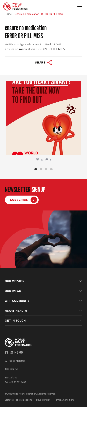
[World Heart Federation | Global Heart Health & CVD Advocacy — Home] (15, 6)
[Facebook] (6, 352)
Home (8, 14)
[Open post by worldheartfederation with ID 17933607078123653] (43, 118)
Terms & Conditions (64, 400)
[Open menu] (80, 6)
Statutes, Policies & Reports (18, 400)
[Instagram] (16, 352)
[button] (35, 169)
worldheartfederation (43, 85)
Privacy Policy (43, 400)
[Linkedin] (11, 352)
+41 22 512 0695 (17, 382)
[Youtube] (21, 352)
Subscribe (19, 200)
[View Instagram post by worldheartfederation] (77, 150)
